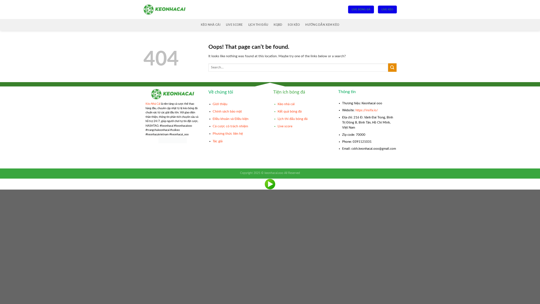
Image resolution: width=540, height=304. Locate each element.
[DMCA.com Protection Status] (172, 140)
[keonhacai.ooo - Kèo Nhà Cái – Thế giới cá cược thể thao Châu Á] (164, 9)
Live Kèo (387, 9)
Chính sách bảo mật (227, 111)
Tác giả (218, 141)
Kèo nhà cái (286, 104)
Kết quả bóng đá (290, 111)
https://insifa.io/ (366, 110)
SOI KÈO (294, 24)
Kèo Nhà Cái (210, 24)
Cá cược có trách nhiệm (230, 126)
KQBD (278, 24)
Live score (234, 24)
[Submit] (392, 67)
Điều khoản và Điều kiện (230, 119)
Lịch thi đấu (258, 24)
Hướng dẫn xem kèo (322, 24)
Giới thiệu (220, 104)
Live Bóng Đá (361, 9)
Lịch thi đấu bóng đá (293, 119)
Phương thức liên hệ (228, 133)
